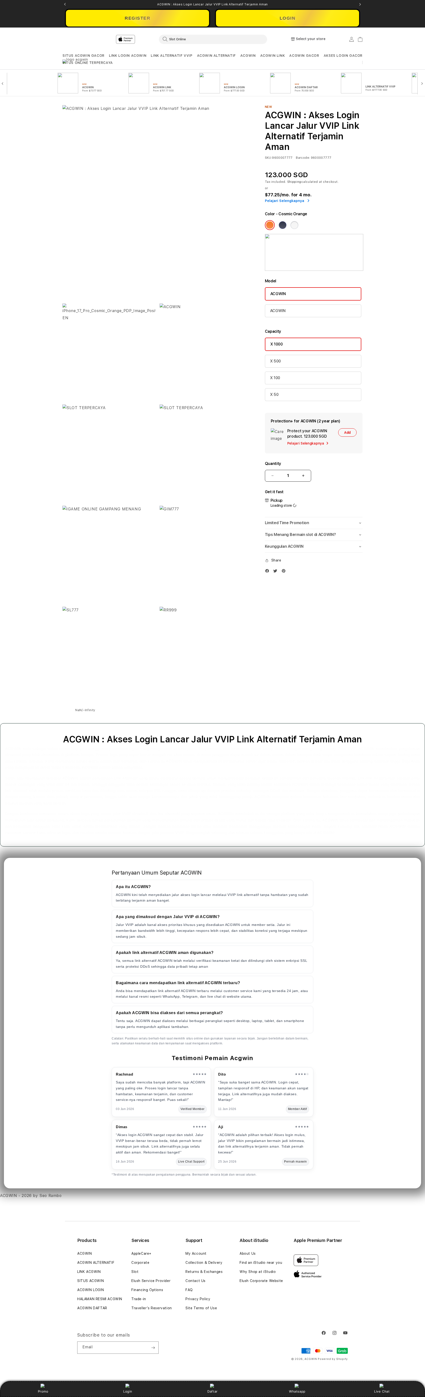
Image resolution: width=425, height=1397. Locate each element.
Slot (134, 1272)
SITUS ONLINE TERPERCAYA (87, 63)
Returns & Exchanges (204, 1272)
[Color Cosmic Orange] (270, 225)
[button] (83, 56)
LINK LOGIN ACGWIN (127, 56)
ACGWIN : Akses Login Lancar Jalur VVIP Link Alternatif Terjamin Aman (212, 4)
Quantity (273, 463)
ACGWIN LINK (272, 56)
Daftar (212, 1391)
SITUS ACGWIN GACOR (83, 56)
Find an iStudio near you (261, 1263)
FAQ (189, 1290)
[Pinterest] (284, 572)
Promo (43, 1391)
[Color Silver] (294, 225)
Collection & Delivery (204, 1263)
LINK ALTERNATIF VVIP (171, 56)
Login (127, 1391)
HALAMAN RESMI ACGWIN (99, 1299)
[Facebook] (268, 572)
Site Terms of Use (201, 1308)
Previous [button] (64, 4)
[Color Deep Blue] (283, 225)
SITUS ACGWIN (90, 1281)
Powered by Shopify (333, 1359)
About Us (248, 1253)
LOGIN (288, 18)
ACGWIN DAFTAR (92, 1308)
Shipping (294, 182)
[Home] (148, 39)
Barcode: (303, 157)
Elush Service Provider (150, 1281)
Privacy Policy (197, 1299)
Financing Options (147, 1290)
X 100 (275, 377)
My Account (196, 1253)
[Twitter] (276, 572)
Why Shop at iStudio (258, 1272)
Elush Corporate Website (261, 1281)
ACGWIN (248, 56)
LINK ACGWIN (89, 1272)
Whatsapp (297, 1391)
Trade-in (138, 1299)
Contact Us (195, 1281)
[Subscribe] (153, 1347)
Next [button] (360, 4)
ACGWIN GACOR (304, 56)
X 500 (275, 361)
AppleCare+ (141, 1253)
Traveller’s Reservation (151, 1308)
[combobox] (213, 39)
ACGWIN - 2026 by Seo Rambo (31, 1195)
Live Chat (382, 1391)
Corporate (140, 1263)
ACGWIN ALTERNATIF (216, 56)
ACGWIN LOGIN (90, 1290)
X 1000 (276, 344)
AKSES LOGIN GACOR (343, 56)
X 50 (274, 394)
